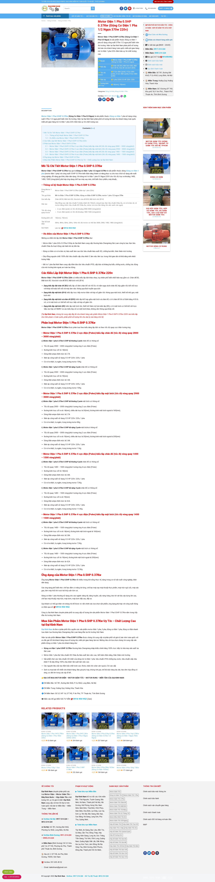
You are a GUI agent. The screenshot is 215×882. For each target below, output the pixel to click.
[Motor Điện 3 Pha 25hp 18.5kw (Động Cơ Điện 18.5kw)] (103, 755)
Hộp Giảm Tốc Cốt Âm (117, 846)
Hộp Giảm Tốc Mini (132, 846)
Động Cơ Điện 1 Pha (64, 21)
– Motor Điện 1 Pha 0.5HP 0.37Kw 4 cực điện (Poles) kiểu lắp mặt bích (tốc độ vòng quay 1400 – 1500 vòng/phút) (90, 154)
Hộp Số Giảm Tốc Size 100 (118, 849)
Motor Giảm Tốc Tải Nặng (118, 810)
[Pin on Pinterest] (108, 99)
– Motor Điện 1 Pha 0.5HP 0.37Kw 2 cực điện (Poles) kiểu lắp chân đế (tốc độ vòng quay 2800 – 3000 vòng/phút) (89, 146)
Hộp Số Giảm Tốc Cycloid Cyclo (120, 831)
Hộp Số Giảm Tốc (77, 16)
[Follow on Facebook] (121, 8)
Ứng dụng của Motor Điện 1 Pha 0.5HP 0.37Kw (61, 157)
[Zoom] (44, 64)
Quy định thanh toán (155, 69)
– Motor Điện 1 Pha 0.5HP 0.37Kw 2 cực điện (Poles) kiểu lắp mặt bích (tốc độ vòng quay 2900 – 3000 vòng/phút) (90, 149)
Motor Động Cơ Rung (140, 16)
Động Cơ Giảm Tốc (116, 795)
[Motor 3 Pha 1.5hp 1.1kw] (52, 755)
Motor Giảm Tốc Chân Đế (118, 802)
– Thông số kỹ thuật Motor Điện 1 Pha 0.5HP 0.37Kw (66, 135)
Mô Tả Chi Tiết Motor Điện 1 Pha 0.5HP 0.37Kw (61, 133)
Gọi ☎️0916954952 (11, 877)
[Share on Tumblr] (112, 99)
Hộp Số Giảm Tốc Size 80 (118, 842)
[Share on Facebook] (100, 99)
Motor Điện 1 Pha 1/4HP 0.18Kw (76, 769)
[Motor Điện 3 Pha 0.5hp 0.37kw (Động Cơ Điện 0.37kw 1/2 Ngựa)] (103, 721)
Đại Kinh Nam (47, 629)
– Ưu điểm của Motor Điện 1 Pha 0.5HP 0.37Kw (64, 138)
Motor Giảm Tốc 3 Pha (117, 799)
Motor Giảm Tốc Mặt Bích (118, 806)
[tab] (46, 110)
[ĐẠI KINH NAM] (50, 8)
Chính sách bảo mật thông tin (154, 791)
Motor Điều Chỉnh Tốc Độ (122, 16)
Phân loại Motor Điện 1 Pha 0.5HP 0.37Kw (59, 144)
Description (46, 110)
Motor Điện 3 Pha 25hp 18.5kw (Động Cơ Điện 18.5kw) (103, 769)
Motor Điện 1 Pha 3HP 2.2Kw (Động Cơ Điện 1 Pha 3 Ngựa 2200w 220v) (77, 736)
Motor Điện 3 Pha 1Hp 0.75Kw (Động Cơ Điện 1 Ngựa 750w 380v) (128, 736)
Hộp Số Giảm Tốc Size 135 (118, 857)
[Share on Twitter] (104, 99)
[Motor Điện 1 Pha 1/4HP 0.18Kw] (78, 755)
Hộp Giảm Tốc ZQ (131, 828)
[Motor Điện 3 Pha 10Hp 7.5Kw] (128, 755)
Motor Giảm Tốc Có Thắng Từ (119, 813)
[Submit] (93, 8)
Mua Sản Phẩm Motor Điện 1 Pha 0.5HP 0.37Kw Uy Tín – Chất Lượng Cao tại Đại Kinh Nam (78, 160)
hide (92, 128)
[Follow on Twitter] (125, 8)
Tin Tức (163, 16)
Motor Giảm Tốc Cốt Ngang (119, 820)
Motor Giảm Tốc (92, 16)
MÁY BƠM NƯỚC (154, 16)
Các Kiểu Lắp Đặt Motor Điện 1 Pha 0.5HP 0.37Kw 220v (65, 141)
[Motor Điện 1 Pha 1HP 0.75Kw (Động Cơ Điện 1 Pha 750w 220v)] (52, 721)
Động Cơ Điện (105, 16)
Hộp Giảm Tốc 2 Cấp (116, 828)
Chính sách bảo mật (154, 65)
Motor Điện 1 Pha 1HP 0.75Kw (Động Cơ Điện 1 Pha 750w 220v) (52, 736)
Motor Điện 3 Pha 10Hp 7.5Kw (128, 768)
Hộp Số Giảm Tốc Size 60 (118, 839)
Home (43, 21)
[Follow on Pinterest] (129, 8)
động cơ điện (115, 116)
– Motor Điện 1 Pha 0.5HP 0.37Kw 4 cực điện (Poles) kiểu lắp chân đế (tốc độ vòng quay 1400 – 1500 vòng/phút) (89, 152)
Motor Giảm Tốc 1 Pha (131, 795)
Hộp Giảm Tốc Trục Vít (130, 824)
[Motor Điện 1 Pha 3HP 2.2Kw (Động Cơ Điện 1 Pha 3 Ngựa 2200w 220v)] (78, 721)
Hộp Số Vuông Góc (116, 835)
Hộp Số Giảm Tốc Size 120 (118, 853)
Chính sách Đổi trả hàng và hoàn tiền (157, 819)
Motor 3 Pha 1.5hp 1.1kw (50, 768)
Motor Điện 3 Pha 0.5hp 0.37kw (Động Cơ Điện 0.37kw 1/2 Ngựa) (103, 736)
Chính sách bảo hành (155, 61)
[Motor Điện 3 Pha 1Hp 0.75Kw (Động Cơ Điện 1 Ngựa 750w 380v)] (128, 721)
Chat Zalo (8, 872)
